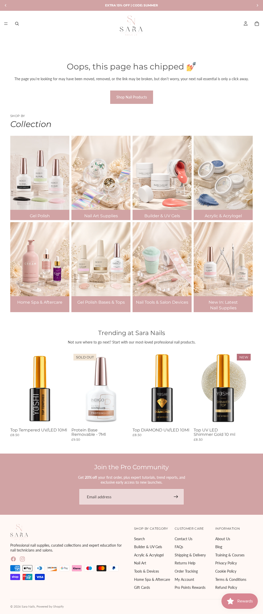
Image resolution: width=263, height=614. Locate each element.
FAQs (179, 547)
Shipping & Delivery (190, 555)
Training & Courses (230, 555)
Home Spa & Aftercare (152, 579)
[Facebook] (13, 559)
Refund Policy (226, 587)
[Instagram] (22, 559)
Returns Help (185, 563)
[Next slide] (124, 388)
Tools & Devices (146, 571)
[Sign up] (176, 496)
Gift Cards (142, 587)
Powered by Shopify (50, 606)
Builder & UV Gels (148, 547)
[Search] (17, 23)
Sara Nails (28, 606)
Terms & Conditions (230, 579)
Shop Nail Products (131, 97)
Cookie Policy (225, 571)
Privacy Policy (226, 563)
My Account (184, 579)
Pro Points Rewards (190, 587)
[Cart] (256, 23)
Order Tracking (186, 571)
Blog (218, 547)
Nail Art (140, 563)
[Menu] (6, 24)
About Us (222, 538)
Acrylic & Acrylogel (149, 555)
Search (139, 538)
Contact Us (183, 538)
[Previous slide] (77, 388)
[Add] (61, 417)
